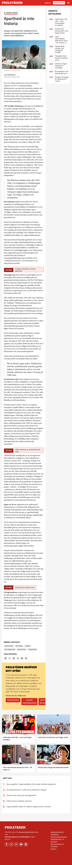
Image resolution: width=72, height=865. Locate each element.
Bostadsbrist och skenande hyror (61, 72)
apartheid (9, 646)
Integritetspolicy (56, 839)
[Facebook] (5, 658)
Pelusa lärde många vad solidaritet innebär (59, 49)
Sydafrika (32, 649)
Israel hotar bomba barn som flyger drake (61, 31)
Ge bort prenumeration (29, 701)
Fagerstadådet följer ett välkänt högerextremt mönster (28, 807)
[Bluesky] (22, 658)
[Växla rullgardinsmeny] (68, 2)
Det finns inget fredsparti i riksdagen (61, 66)
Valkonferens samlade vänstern (19, 801)
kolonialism (10, 649)
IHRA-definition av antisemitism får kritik (27, 450)
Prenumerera (59, 3)
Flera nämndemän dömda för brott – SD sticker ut (61, 40)
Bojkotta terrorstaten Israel (24, 587)
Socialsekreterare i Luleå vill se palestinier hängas (26, 790)
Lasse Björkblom (9, 75)
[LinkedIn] (13, 658)
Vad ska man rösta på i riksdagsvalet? (21, 795)
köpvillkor (54, 841)
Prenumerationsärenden (59, 837)
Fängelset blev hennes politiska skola (61, 58)
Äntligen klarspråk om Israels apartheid (25, 270)
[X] (9, 658)
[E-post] (26, 658)
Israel (27, 646)
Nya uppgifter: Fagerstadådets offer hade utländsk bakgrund (31, 784)
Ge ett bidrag (43, 701)
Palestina (21, 649)
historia (19, 646)
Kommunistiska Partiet (26, 832)
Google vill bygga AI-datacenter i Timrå (62, 79)
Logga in (47, 3)
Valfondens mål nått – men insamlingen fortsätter (61, 22)
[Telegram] (17, 658)
